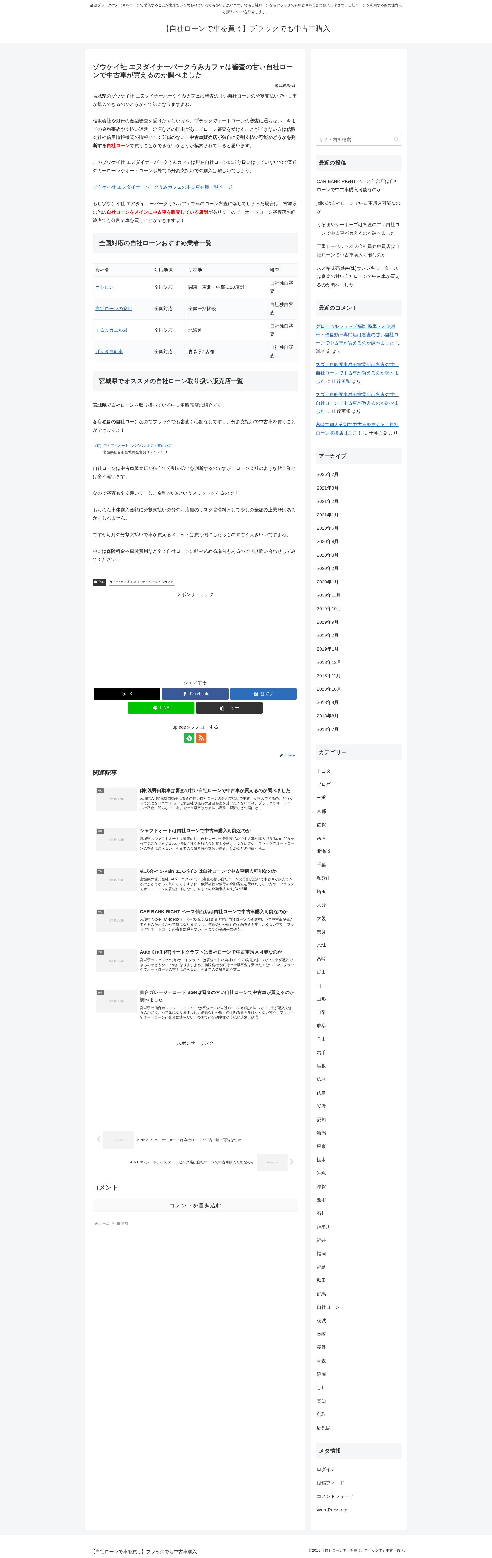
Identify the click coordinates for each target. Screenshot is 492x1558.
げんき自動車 (109, 351)
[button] (229, 708)
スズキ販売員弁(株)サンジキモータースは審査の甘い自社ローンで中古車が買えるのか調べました (358, 276)
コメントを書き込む (195, 1205)
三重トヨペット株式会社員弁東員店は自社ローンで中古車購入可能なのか (358, 250)
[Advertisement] (195, 634)
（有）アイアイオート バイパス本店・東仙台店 (132, 445)
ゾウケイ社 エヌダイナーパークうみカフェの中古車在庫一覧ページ (162, 187)
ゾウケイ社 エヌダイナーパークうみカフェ (143, 582)
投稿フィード (330, 1483)
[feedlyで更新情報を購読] (189, 738)
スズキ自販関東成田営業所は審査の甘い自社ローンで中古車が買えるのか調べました (357, 373)
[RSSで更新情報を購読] (201, 738)
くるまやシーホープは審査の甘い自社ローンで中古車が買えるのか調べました (358, 228)
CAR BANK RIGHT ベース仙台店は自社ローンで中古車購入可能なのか (358, 185)
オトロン (104, 287)
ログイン (326, 1469)
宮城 (101, 582)
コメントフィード (335, 1496)
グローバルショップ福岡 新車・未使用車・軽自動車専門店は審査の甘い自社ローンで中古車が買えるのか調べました (357, 334)
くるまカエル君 (111, 330)
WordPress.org (332, 1509)
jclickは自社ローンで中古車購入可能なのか (359, 207)
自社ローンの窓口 (113, 308)
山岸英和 (341, 381)
